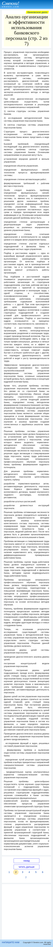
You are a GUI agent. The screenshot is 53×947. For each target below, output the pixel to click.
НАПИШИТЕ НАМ (10, 942)
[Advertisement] (26, 911)
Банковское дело (37, 12)
